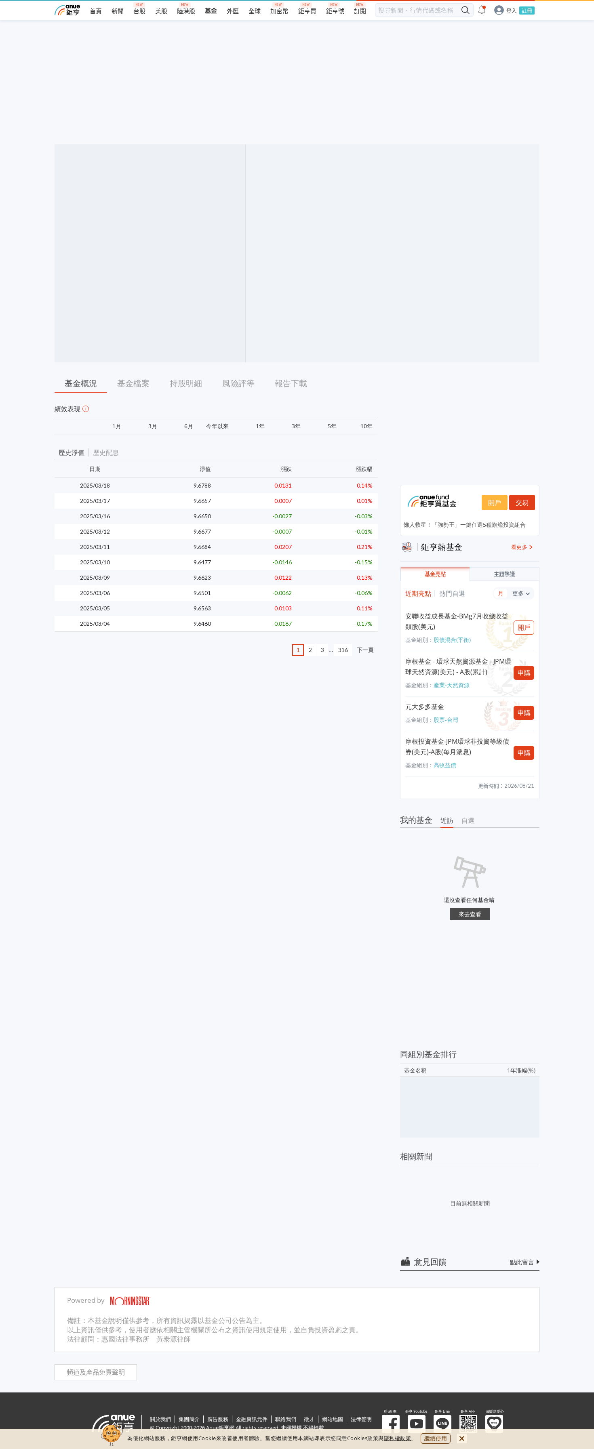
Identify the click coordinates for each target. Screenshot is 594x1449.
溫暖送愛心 (494, 1424)
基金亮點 (435, 574)
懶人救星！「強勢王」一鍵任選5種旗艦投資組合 (465, 524)
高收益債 (445, 765)
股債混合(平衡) (452, 640)
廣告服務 (217, 1419)
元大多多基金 (424, 706)
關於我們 (160, 1419)
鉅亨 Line (442, 1424)
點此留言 (522, 1262)
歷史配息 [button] (106, 452)
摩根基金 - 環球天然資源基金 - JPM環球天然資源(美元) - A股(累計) (458, 666)
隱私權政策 (397, 1438)
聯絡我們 (285, 1419)
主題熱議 (504, 574)
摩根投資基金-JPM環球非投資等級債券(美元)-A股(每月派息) (457, 746)
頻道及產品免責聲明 (96, 1372)
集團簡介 (189, 1419)
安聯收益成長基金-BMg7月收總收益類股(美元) (456, 621)
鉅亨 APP (468, 1424)
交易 (522, 502)
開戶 (494, 502)
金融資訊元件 (252, 1419)
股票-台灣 (446, 719)
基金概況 (81, 383)
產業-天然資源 (452, 685)
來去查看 (470, 914)
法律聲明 (361, 1419)
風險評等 (238, 383)
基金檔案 (133, 383)
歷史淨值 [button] (71, 452)
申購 (524, 672)
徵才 (309, 1419)
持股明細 (186, 383)
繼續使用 (435, 1438)
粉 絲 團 (391, 1424)
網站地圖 (332, 1419)
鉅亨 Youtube (416, 1424)
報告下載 (291, 383)
